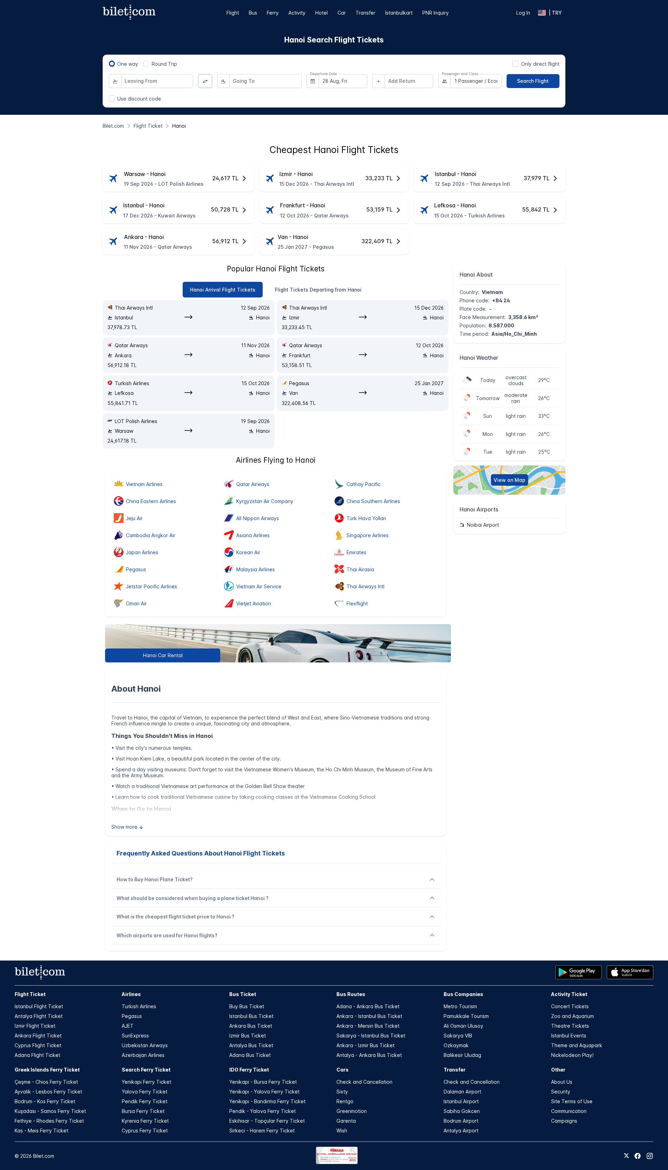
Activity (296, 13)
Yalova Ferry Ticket (144, 1092)
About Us (561, 1082)
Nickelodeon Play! (572, 1055)
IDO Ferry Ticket (249, 1070)
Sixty (342, 1092)
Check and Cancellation (364, 1082)
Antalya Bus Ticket (251, 1045)
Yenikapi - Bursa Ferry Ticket (263, 1082)
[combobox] (157, 81)
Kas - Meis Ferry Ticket (41, 1130)
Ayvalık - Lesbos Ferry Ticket (48, 1092)
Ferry (273, 13)
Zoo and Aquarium (572, 1016)
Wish (341, 1130)
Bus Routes (350, 994)
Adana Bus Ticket (250, 1055)
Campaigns (564, 1121)
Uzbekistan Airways (145, 1045)
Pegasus (132, 1016)
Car (341, 13)
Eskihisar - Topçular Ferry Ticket (267, 1121)
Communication (569, 1111)
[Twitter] (626, 1156)
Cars (342, 1070)
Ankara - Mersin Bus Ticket (367, 1026)
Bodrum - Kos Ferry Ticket (45, 1101)
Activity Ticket (569, 994)
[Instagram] (649, 1156)
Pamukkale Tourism (466, 1016)
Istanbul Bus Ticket (251, 1016)
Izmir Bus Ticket (247, 1035)
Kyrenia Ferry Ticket (145, 1121)
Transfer (365, 13)
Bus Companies (463, 994)
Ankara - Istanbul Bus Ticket (369, 1016)
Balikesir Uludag (462, 1055)
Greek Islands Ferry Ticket (47, 1070)
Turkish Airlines (139, 1006)
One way (127, 64)
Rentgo (344, 1101)
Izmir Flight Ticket (35, 1026)
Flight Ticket (30, 994)
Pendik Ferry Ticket (144, 1101)
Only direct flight (540, 64)
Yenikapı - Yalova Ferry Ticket (264, 1092)
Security (560, 1092)
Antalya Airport (461, 1130)
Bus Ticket (242, 994)
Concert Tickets (570, 1006)
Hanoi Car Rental (163, 655)
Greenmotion (351, 1111)
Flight (232, 13)
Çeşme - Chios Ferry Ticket (46, 1082)
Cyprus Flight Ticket (38, 1045)
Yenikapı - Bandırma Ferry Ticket (267, 1101)
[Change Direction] (205, 81)
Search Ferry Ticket (146, 1070)
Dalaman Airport (462, 1092)
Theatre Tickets (570, 1026)
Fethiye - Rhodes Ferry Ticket (49, 1121)
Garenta (346, 1121)
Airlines (131, 994)
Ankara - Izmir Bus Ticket (365, 1045)
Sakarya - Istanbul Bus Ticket (370, 1035)
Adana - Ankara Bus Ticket (367, 1006)
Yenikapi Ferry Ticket (146, 1082)
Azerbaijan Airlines (143, 1055)
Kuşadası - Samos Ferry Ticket (50, 1111)
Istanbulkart (399, 13)
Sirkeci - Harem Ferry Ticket (262, 1130)
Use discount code (139, 99)
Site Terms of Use (572, 1101)
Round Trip (164, 64)
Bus (253, 13)
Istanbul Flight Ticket (39, 1006)
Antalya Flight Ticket (39, 1016)
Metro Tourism (460, 1006)
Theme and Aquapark (576, 1045)
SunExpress (135, 1035)
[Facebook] (637, 1156)
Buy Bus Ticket (246, 1006)
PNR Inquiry (435, 13)
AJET (128, 1026)
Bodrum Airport (461, 1121)
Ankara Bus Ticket (250, 1026)
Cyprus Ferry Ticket (145, 1130)
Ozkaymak (456, 1045)
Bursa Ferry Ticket (143, 1111)
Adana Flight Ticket (37, 1055)
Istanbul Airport (461, 1101)
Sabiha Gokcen (462, 1111)
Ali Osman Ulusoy (463, 1026)
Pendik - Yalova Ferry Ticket (262, 1111)
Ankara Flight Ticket (38, 1035)
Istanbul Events (568, 1035)
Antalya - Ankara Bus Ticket (369, 1055)
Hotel (321, 13)
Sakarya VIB (458, 1035)
